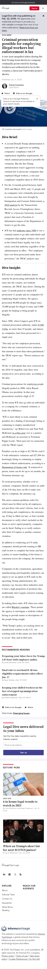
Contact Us (7, 898)
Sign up (34, 8)
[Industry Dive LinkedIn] (4, 874)
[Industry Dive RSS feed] (20, 874)
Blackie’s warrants (20, 607)
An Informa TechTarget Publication (23, 3)
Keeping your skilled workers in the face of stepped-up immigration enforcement (22, 691)
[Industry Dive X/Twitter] (15, 874)
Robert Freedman (16, 85)
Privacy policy (8, 956)
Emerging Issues (21, 713)
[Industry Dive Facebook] (9, 874)
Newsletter (7, 903)
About (5, 890)
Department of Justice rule (14, 467)
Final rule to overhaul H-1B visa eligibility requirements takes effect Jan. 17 (22, 673)
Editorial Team (8, 894)
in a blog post (18, 432)
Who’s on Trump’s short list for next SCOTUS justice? (21, 848)
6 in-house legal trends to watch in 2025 (20, 803)
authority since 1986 (26, 230)
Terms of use (22, 956)
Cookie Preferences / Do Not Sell (24, 959)
